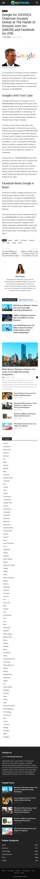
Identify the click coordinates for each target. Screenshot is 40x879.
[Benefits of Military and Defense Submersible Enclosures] (7, 416)
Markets (6, 631)
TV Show (6, 724)
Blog (4, 471)
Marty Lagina (7, 634)
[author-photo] (20, 273)
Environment (7, 531)
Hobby (5, 571)
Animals (6, 456)
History (5, 568)
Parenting (6, 662)
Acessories (7, 447)
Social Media (7, 687)
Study (5, 699)
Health (5, 562)
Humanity (6, 587)
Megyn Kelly (7, 637)
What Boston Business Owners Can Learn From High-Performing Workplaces (25, 307)
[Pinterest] (13, 42)
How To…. (6, 584)
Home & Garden (8, 578)
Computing (7, 496)
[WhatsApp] (18, 42)
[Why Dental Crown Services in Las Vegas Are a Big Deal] (7, 426)
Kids (4, 606)
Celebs (5, 493)
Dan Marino (7, 509)
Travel (5, 721)
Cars (4, 484)
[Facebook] (4, 42)
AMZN (16, 240)
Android (6, 453)
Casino (5, 487)
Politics (5, 671)
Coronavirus (7, 500)
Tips (4, 718)
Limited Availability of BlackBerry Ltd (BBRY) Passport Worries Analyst (10, 253)
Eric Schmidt (23, 240)
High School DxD (9, 565)
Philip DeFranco (8, 665)
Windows (6, 731)
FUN (4, 546)
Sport (5, 696)
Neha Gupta (7, 37)
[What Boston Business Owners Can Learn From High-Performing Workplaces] (7, 307)
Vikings (5, 728)
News (5, 656)
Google (14, 243)
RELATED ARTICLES (9, 300)
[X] (9, 42)
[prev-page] (3, 337)
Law (4, 612)
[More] (23, 42)
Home (4, 8)
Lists (4, 621)
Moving (5, 646)
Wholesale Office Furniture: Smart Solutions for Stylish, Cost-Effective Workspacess (25, 405)
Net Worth (6, 653)
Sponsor (6, 693)
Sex (4, 684)
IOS (4, 600)
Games (5, 553)
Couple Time (7, 503)
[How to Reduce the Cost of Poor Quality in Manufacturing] (7, 395)
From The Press (8, 543)
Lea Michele (7, 615)
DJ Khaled (6, 515)
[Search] (37, 3)
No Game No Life (9, 659)
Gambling (6, 550)
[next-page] (6, 337)
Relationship (7, 674)
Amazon (10, 240)
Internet (6, 596)
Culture (5, 506)
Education (6, 521)
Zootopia (6, 737)
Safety (5, 681)
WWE (5, 734)
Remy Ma (6, 678)
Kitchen (6, 609)
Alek (3, 377)
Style (5, 703)
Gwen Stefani (7, 559)
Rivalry (20, 243)
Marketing (6, 628)
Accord (5, 443)
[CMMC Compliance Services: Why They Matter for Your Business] (7, 317)
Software (6, 690)
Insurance (6, 593)
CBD (4, 490)
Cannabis (6, 481)
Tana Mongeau (8, 709)
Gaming (6, 556)
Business (10, 8)
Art (4, 459)
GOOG (8, 243)
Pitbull (5, 668)
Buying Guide (8, 478)
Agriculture (7, 450)
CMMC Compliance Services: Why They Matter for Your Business (24, 317)
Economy (6, 518)
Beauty (5, 465)
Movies (5, 643)
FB (3, 243)
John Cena (6, 603)
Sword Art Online (9, 706)
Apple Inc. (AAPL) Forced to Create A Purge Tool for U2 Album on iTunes (29, 253)
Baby (5, 462)
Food (5, 540)
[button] (3, 3)
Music (5, 649)
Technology (7, 712)
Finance (6, 537)
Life (4, 618)
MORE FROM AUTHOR (26, 300)
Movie (5, 640)
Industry (6, 590)
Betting (5, 468)
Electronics (7, 525)
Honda (5, 581)
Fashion (6, 534)
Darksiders (7, 512)
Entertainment (8, 528)
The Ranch (7, 715)
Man (4, 624)
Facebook (31, 240)
